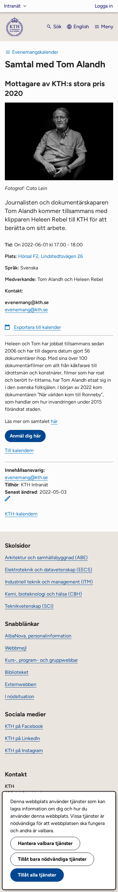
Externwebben (20, 684)
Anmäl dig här (25, 436)
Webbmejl (16, 648)
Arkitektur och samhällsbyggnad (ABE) (46, 557)
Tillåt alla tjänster (37, 875)
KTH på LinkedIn (22, 738)
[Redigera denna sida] (7, 498)
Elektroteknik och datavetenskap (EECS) (48, 570)
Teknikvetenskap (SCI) (29, 606)
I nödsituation (19, 696)
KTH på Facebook (24, 726)
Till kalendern (19, 450)
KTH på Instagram (24, 750)
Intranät (12, 6)
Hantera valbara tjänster (45, 843)
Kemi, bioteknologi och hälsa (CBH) (43, 594)
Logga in (104, 6)
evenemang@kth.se (26, 310)
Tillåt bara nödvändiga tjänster (52, 859)
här (54, 421)
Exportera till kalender (37, 327)
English (81, 26)
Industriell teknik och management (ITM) (49, 582)
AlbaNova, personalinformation (38, 636)
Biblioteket (16, 672)
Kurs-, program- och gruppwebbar (41, 660)
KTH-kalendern (21, 514)
